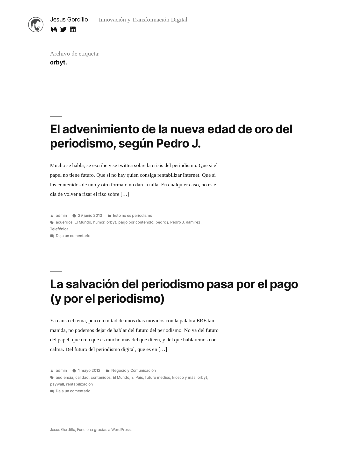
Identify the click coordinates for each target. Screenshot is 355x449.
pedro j (162, 222)
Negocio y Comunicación (133, 370)
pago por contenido (135, 222)
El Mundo (83, 222)
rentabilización (79, 384)
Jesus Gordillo (69, 19)
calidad (82, 377)
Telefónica (59, 229)
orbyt (111, 222)
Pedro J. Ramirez (185, 222)
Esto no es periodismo (132, 215)
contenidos (101, 377)
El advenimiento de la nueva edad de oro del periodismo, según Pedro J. (171, 136)
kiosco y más (183, 377)
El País (137, 377)
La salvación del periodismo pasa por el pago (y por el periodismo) (174, 291)
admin (61, 215)
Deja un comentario (73, 235)
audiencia (64, 377)
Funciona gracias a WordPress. (104, 429)
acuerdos (64, 222)
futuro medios (157, 377)
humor (98, 222)
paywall (57, 384)
